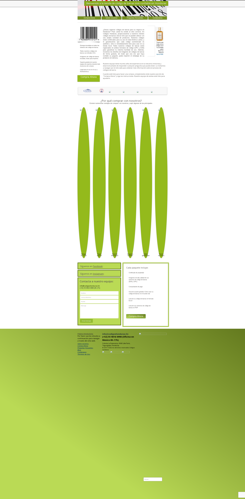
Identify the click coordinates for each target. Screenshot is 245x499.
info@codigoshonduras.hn (90, 286)
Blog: (79, 350)
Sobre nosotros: (83, 344)
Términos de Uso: (84, 354)
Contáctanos (82, 352)
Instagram (98, 273)
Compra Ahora (136, 316)
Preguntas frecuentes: (85, 348)
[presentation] (76, 91)
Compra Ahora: (83, 346)
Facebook (97, 266)
